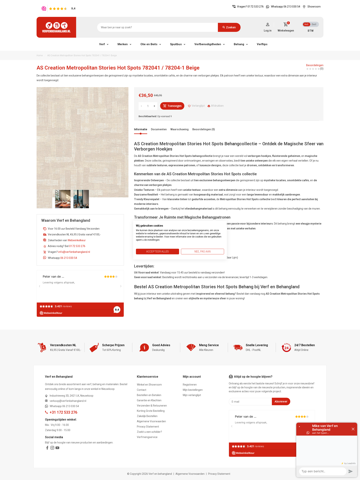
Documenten (159, 129)
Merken (123, 44)
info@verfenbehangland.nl (74, 251)
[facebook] (47, 448)
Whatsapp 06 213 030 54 (285, 6)
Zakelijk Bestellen (147, 416)
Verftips (262, 44)
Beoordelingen (314, 65)
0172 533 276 (256, 6)
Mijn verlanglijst (192, 395)
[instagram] (52, 448)
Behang (239, 44)
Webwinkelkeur (77, 240)
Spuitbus (176, 44)
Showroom (314, 6)
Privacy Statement (148, 426)
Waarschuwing (179, 129)
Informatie (140, 129)
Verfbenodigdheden (207, 44)
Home (40, 55)
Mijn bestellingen (193, 389)
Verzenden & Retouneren (152, 405)
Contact (141, 389)
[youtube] (57, 448)
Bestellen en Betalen (149, 395)
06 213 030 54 (68, 257)
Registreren (190, 384)
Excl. (314, 24)
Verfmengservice (147, 437)
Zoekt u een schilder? (149, 431)
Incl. (306, 24)
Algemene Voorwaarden (151, 421)
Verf (102, 44)
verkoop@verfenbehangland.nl (68, 400)
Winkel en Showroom (149, 384)
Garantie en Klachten (149, 400)
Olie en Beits (148, 44)
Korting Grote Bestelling (151, 410)
